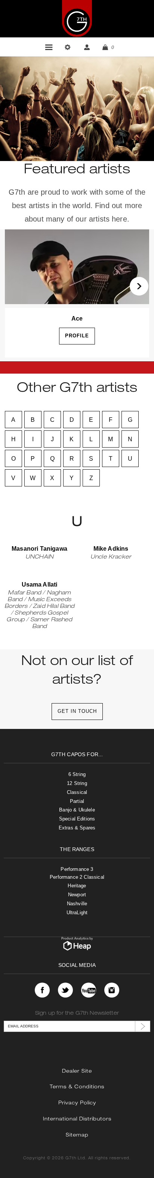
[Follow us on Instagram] (111, 990)
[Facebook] (42, 990)
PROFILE (77, 335)
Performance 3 (77, 869)
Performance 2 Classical (77, 877)
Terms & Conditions (77, 1087)
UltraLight (77, 912)
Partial (77, 801)
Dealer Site (77, 1071)
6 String (77, 774)
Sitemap (77, 1135)
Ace (77, 318)
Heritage (77, 885)
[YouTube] (88, 990)
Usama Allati (40, 584)
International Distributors (77, 1119)
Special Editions (77, 819)
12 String (77, 783)
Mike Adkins (111, 548)
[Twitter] (65, 990)
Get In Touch (77, 711)
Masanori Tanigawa (39, 548)
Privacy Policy (77, 1103)
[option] (77, 295)
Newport (77, 894)
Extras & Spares (77, 828)
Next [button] (139, 286)
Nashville (77, 903)
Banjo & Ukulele (77, 810)
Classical (77, 792)
